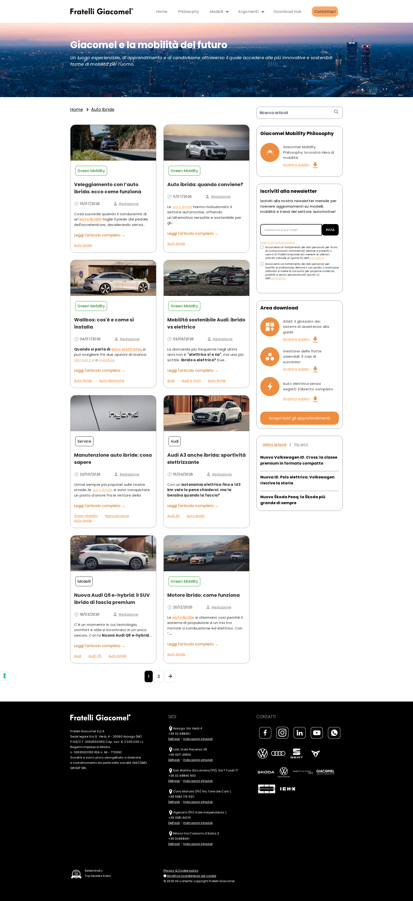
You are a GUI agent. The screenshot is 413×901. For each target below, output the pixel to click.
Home (162, 11)
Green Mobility (91, 170)
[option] (206, 60)
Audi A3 (173, 515)
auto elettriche (126, 349)
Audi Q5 (94, 656)
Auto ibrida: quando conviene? (205, 184)
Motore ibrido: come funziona (203, 595)
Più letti (301, 444)
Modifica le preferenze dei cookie (191, 876)
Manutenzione (117, 515)
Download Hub (287, 11)
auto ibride (102, 109)
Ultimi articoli (274, 444)
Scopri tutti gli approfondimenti (299, 418)
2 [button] (210, 96)
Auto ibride (83, 245)
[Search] (335, 112)
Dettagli (174, 739)
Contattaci (325, 11)
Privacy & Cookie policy (181, 871)
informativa (316, 258)
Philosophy (188, 11)
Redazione (128, 203)
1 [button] (203, 96)
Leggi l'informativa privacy (277, 242)
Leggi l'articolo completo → (99, 235)
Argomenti (248, 11)
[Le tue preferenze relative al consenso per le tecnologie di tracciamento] (4, 675)
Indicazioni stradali (198, 739)
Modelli (216, 11)
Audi (170, 380)
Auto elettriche (111, 380)
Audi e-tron (191, 380)
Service (84, 441)
